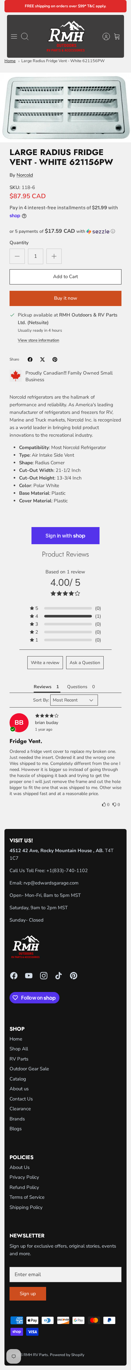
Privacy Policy (24, 1177)
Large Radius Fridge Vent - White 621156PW (63, 61)
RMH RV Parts (36, 1354)
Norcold (25, 175)
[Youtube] (28, 975)
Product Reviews (65, 554)
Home (10, 61)
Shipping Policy (26, 1207)
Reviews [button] (43, 687)
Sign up (28, 1293)
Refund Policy (24, 1187)
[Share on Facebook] (30, 359)
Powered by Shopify (67, 1354)
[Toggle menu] (14, 36)
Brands (17, 1119)
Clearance (20, 1109)
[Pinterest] (73, 975)
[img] (65, 716)
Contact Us (21, 1099)
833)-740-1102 (71, 870)
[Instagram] (43, 975)
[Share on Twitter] (42, 359)
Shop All (19, 1049)
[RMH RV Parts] (65, 36)
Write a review (45, 663)
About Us (20, 1167)
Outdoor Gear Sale (29, 1069)
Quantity (19, 242)
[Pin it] (55, 359)
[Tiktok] (58, 975)
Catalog (18, 1079)
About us (19, 1089)
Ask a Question (85, 663)
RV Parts (19, 1059)
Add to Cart (65, 276)
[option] (65, 107)
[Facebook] (13, 975)
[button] (65, 231)
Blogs (16, 1128)
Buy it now (65, 298)
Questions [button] (77, 687)
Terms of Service (27, 1197)
